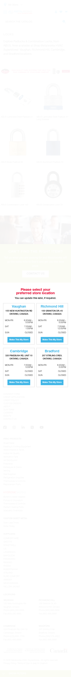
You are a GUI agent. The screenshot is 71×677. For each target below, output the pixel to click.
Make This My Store (19, 340)
